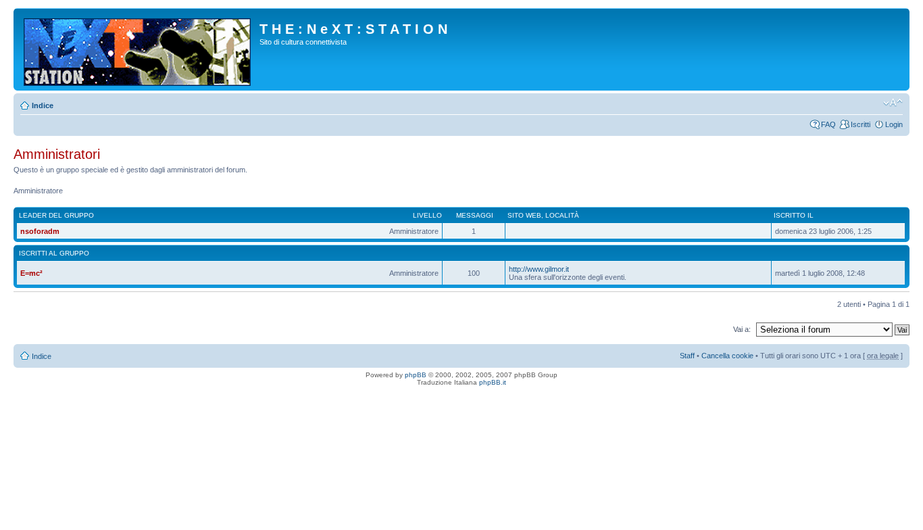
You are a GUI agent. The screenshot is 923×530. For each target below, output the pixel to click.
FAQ (828, 124)
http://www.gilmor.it (539, 269)
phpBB (415, 375)
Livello (427, 215)
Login (894, 124)
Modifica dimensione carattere (893, 103)
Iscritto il (794, 215)
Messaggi (474, 215)
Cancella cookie (727, 356)
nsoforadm (39, 231)
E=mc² (31, 273)
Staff (687, 356)
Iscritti (860, 124)
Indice (42, 105)
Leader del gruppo (56, 215)
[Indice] (138, 49)
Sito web (524, 215)
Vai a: (742, 329)
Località (562, 215)
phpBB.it (492, 382)
